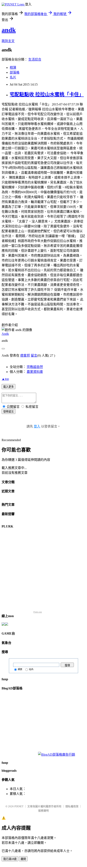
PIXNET (18, 806)
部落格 (14, 72)
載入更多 (8, 386)
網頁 (20, 669)
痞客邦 (25, 355)
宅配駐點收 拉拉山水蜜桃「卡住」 (47, 94)
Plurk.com (37, 612)
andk (9, 30)
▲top (5, 379)
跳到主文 (8, 41)
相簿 (13, 67)
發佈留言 (8, 411)
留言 (34, 355)
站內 (31, 669)
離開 (23, 858)
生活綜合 (34, 59)
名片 (13, 77)
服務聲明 (43, 810)
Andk (5, 333)
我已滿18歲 (10, 858)
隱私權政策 (72, 806)
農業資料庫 (35, 371)
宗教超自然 (35, 367)
